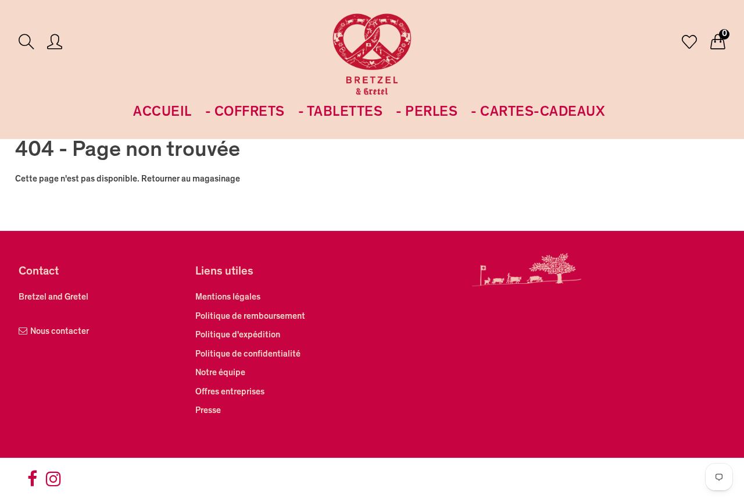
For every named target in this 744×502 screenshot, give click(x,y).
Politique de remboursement (250, 316)
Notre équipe (220, 373)
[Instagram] (53, 483)
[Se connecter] (54, 43)
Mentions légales (227, 297)
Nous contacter (59, 331)
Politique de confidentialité (248, 354)
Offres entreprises (229, 392)
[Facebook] (32, 483)
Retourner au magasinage (190, 179)
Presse (208, 411)
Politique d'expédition (237, 335)
